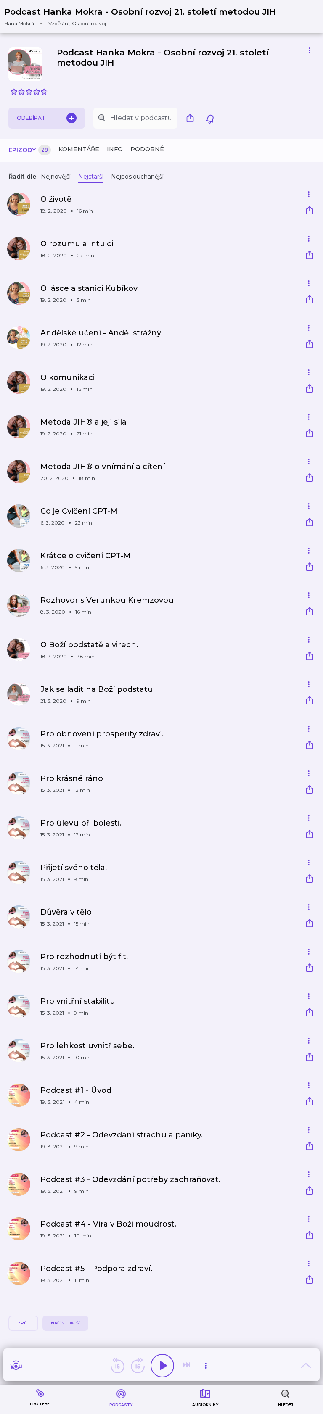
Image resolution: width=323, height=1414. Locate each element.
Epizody (28, 150)
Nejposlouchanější (137, 176)
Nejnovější (56, 176)
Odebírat (31, 118)
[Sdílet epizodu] (309, 211)
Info (115, 149)
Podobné (147, 149)
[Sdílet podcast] (192, 118)
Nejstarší (90, 176)
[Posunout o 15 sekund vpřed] (137, 1366)
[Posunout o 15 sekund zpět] (117, 1366)
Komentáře (78, 149)
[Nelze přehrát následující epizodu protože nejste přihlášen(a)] (187, 1366)
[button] (145, 16)
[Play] (162, 1365)
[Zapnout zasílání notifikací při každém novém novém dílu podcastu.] (210, 118)
